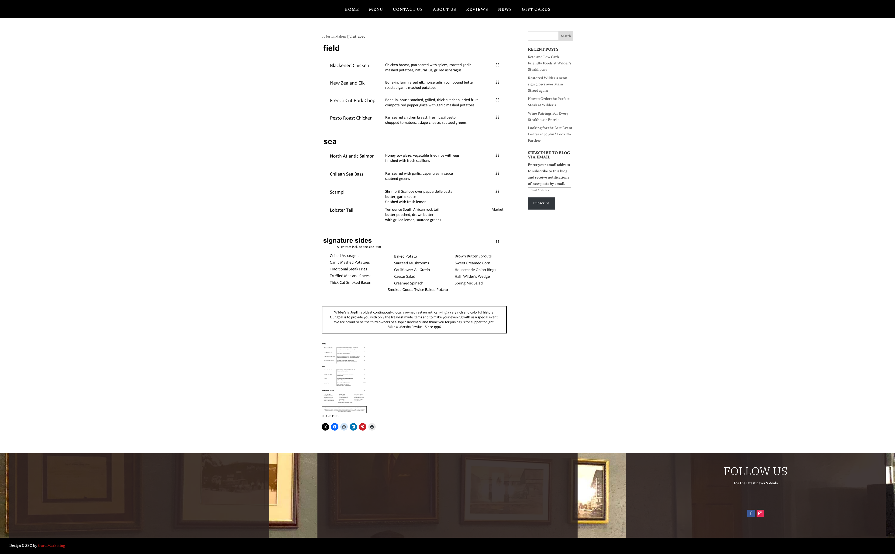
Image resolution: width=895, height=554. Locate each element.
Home (351, 9)
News (505, 9)
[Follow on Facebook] (751, 513)
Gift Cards (536, 9)
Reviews (477, 9)
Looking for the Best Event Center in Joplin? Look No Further (550, 134)
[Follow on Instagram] (760, 513)
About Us (444, 9)
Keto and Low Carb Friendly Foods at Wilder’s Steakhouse (549, 63)
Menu (376, 9)
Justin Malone (336, 37)
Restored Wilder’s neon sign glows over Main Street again (547, 84)
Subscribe (541, 203)
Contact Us (408, 9)
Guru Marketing (51, 545)
